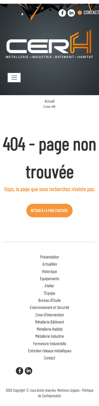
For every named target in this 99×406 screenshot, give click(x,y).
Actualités (49, 263)
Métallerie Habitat (50, 328)
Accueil (50, 101)
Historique (49, 271)
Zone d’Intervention (49, 314)
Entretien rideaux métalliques (49, 350)
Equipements (49, 278)
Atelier (49, 285)
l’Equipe (49, 293)
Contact (91, 12)
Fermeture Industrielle (49, 343)
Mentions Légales (68, 390)
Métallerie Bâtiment (49, 321)
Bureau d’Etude (49, 300)
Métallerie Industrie (49, 336)
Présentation (49, 256)
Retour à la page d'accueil (49, 210)
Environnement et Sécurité (49, 307)
